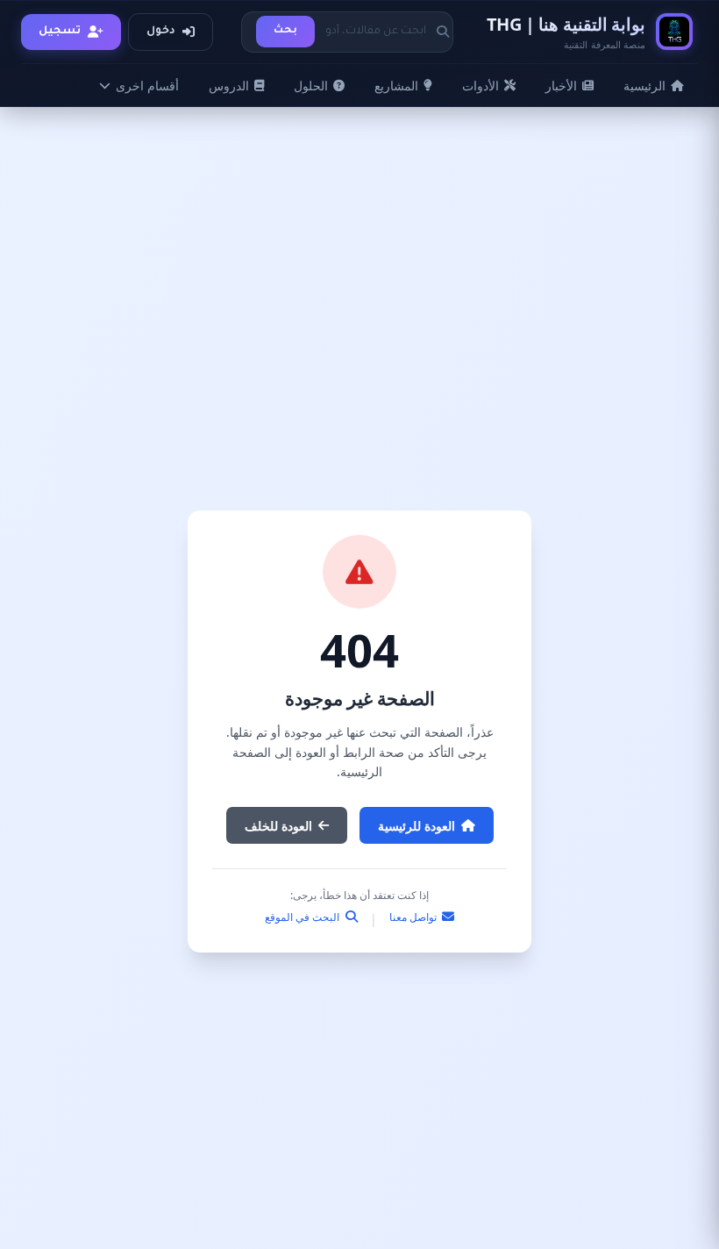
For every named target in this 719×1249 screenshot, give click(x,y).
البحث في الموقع (303, 917)
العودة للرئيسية (416, 825)
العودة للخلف (278, 825)
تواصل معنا (414, 917)
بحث (285, 31)
